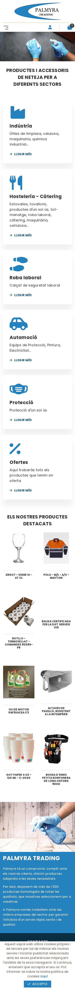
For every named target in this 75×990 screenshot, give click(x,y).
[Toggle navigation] (5, 27)
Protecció (21, 402)
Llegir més (23, 154)
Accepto (39, 984)
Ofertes (19, 462)
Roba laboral (25, 277)
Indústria (21, 126)
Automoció (23, 337)
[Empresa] (37, 11)
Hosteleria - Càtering (36, 196)
